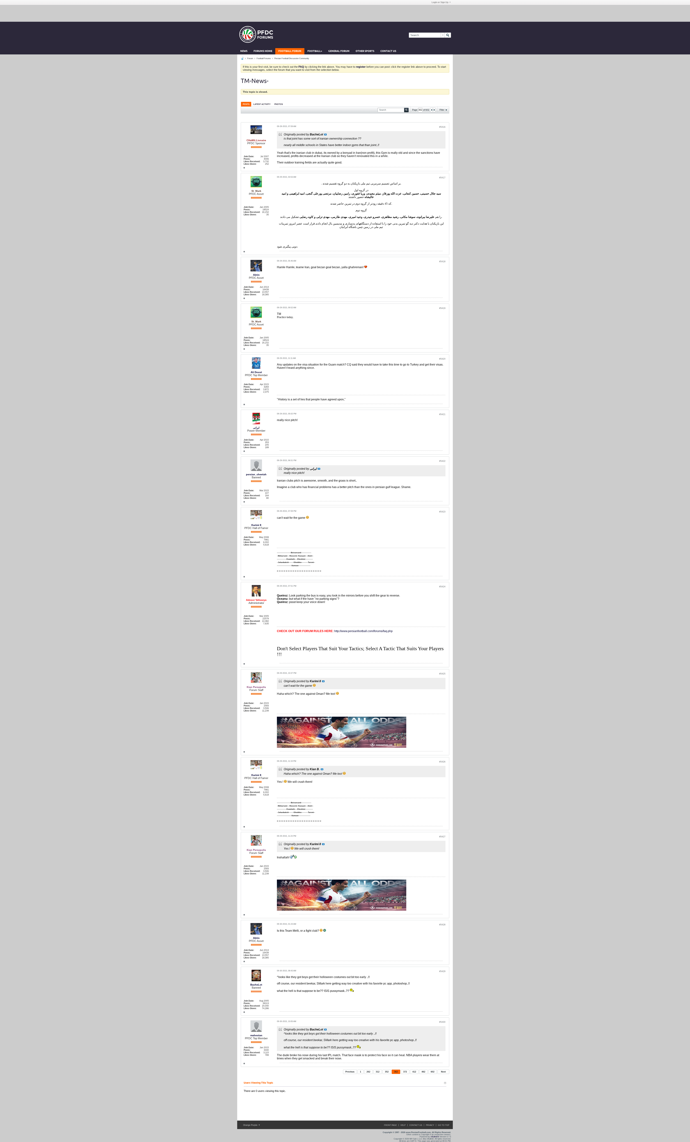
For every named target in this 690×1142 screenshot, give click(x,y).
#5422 (442, 461)
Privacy (430, 1125)
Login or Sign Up (440, 2)
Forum (250, 58)
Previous (350, 1072)
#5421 (442, 414)
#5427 (442, 836)
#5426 (442, 761)
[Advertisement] (345, 13)
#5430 (442, 1022)
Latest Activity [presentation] (261, 104)
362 (396, 1072)
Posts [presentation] (246, 104)
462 (423, 1072)
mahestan (256, 1035)
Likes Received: (252, 161)
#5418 (442, 261)
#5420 (442, 359)
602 (432, 1072)
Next (443, 1072)
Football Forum (289, 51)
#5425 (442, 673)
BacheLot (256, 984)
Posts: (247, 159)
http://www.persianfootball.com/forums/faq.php (363, 631)
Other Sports (365, 51)
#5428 (442, 924)
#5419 (442, 308)
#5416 (442, 127)
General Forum (338, 51)
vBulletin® (435, 1137)
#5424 (442, 586)
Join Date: (249, 156)
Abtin (256, 274)
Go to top (443, 1125)
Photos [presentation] (278, 104)
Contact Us (388, 51)
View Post (325, 134)
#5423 (442, 511)
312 (378, 1072)
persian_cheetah (256, 474)
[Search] (448, 35)
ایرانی (256, 427)
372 (405, 1072)
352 (387, 1072)
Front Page (390, 1125)
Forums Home (263, 51)
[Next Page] (434, 110)
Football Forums (264, 58)
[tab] (246, 104)
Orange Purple (250, 1125)
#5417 (442, 177)
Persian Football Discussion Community (291, 58)
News (243, 51)
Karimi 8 (256, 525)
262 (368, 1072)
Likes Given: (250, 164)
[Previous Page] (431, 110)
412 (414, 1072)
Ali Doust (256, 372)
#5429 (442, 971)
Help (403, 1125)
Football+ (314, 51)
